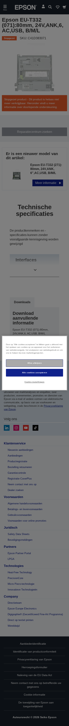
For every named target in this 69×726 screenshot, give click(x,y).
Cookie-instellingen (34, 382)
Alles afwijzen (34, 363)
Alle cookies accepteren (34, 373)
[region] (34, 363)
